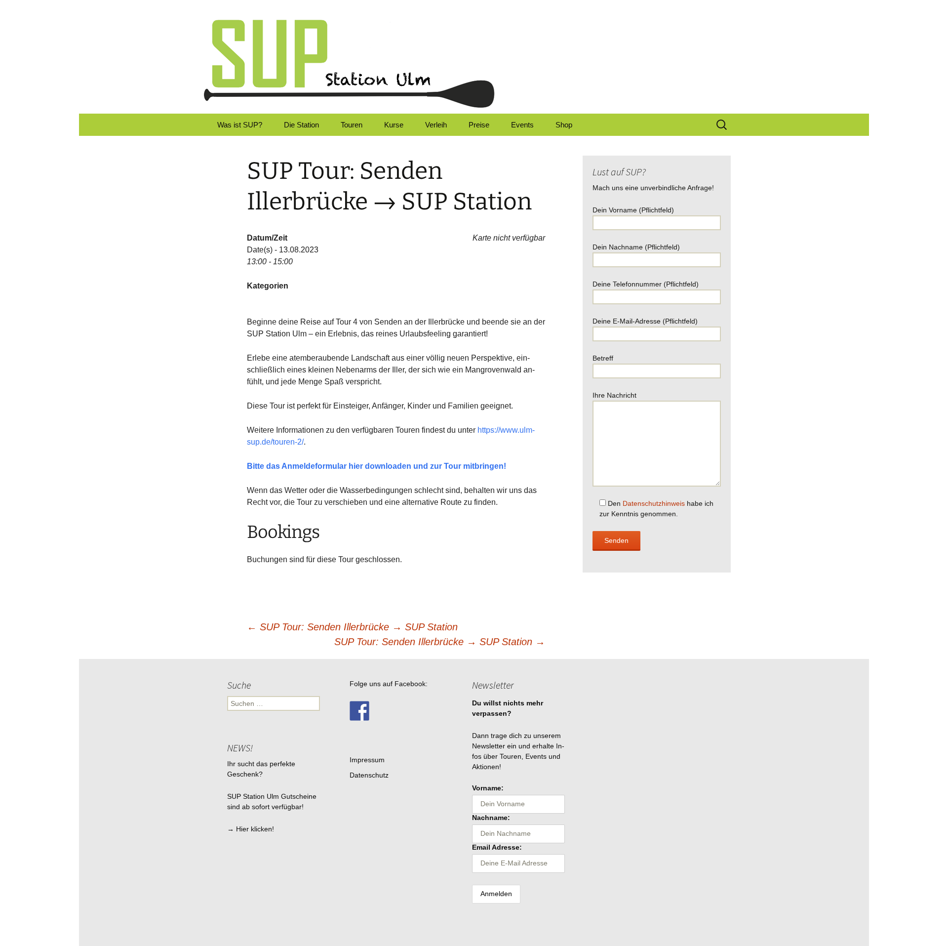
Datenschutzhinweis (654, 503)
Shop (563, 125)
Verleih (436, 125)
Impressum (367, 760)
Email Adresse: (497, 847)
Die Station (301, 125)
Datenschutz (369, 775)
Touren (351, 125)
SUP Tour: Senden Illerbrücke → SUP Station (352, 626)
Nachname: (491, 818)
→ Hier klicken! (250, 829)
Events (522, 125)
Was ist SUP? (239, 125)
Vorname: (488, 788)
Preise (479, 125)
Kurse (393, 125)
